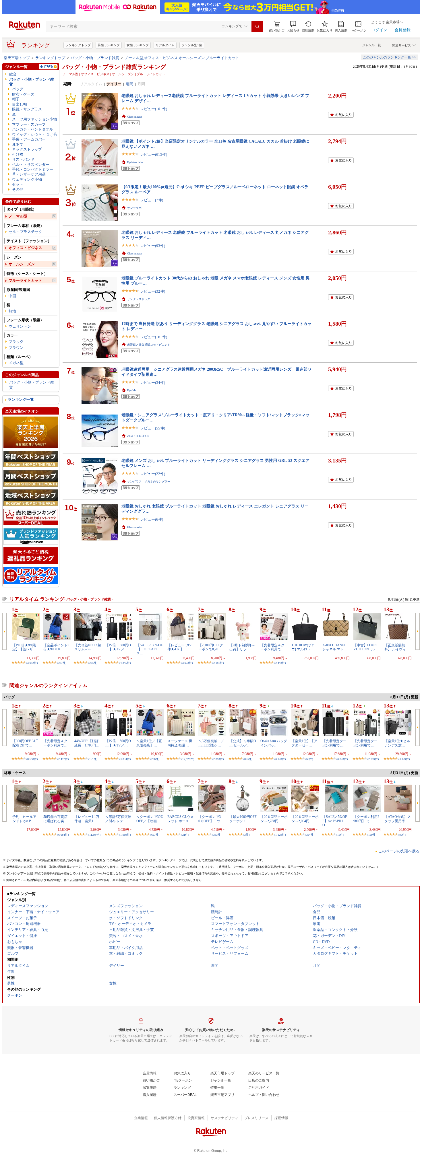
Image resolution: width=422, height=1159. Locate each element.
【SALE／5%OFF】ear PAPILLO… (334, 821)
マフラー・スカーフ (29, 124)
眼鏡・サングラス (27, 109)
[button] (293, 26)
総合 (13, 74)
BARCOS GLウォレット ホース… (180, 819)
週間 (129, 84)
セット (17, 184)
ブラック (16, 341)
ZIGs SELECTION (138, 435)
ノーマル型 (18, 216)
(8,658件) (32, 759)
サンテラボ (134, 207)
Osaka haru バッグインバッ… (273, 743)
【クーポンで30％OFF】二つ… (211, 819)
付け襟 (17, 154)
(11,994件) (94, 834)
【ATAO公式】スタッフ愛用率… (397, 819)
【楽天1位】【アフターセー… (304, 743)
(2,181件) (218, 662)
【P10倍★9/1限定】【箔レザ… (24, 647)
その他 (17, 189)
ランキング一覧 (21, 399)
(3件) (246, 834)
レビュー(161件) (153, 337)
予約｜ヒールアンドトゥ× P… (24, 819)
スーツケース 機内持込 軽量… (179, 743)
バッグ (17, 89)
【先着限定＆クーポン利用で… (272, 647)
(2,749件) (373, 759)
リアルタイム (165, 45)
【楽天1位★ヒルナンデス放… (397, 743)
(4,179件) (404, 759)
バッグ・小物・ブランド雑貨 (95, 58)
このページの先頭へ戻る (398, 851)
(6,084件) (63, 834)
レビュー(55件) (152, 428)
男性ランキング (109, 45)
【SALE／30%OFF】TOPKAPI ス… (149, 649)
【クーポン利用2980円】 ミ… (366, 819)
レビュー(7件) (151, 200)
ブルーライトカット (25, 280)
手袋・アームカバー (29, 139)
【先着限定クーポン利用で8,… (334, 743)
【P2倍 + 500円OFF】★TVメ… (118, 647)
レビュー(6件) (151, 519)
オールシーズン (22, 264)
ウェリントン (20, 326)
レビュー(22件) (152, 474)
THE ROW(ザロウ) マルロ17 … (303, 647)
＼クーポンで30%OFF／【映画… (149, 819)
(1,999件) (125, 834)
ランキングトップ (78, 45)
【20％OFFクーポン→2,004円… (305, 819)
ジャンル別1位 (191, 45)
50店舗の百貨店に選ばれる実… (55, 819)
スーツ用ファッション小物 (34, 119)
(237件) (61, 662)
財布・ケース (23, 94)
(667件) (154, 834)
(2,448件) (280, 662)
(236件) (154, 759)
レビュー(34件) (152, 382)
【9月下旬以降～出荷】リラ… (242, 647)
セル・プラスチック (25, 232)
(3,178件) (280, 759)
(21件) (185, 834)
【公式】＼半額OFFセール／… (242, 743)
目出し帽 (19, 104)
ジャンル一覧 (371, 45)
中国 (12, 296)
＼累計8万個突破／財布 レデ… (118, 819)
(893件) (247, 759)
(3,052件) (32, 662)
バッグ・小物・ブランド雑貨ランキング (114, 67)
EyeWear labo (135, 162)
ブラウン (16, 347)
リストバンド (23, 159)
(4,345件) (125, 662)
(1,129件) (280, 834)
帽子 (16, 99)
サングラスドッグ (138, 299)
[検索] (257, 26)
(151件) (92, 759)
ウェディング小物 (27, 179)
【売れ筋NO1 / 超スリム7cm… (87, 647)
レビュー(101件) (153, 109)
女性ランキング (138, 45)
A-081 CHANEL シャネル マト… (334, 647)
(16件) (340, 834)
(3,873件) (342, 759)
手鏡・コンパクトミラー (32, 169)
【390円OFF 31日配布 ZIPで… (25, 743)
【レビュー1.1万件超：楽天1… (86, 819)
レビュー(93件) (152, 246)
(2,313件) (218, 759)
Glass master (134, 116)
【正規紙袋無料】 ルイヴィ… (396, 647)
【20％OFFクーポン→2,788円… (274, 819)
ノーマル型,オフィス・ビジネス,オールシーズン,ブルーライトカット (182, 58)
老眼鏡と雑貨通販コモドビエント (148, 344)
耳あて (17, 144)
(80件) (402, 834)
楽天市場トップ (17, 58)
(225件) (92, 662)
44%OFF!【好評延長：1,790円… (86, 743)
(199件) (371, 834)
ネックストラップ (27, 149)
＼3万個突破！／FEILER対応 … (211, 743)
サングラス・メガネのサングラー (148, 481)
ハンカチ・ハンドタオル (32, 129)
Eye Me (131, 390)
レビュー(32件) (152, 291)
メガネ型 (16, 363)
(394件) (309, 834)
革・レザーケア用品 (29, 174)
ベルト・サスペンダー (30, 164)
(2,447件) (63, 759)
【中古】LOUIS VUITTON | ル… (365, 647)
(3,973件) (187, 662)
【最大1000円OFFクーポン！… (243, 819)
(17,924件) (187, 759)
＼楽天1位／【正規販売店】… (149, 743)
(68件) (309, 759)
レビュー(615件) (153, 154)
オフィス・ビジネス (25, 248)
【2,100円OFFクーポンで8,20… (210, 647)
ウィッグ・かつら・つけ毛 (34, 134)
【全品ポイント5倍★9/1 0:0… (56, 647)
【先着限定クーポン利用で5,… (365, 743)
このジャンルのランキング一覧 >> (389, 57)
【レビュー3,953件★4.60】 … (179, 647)
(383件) (216, 834)
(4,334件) (125, 759)
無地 (12, 311)
